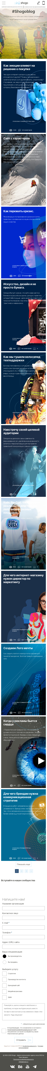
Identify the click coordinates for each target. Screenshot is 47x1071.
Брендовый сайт (14, 985)
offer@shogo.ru (23, 1062)
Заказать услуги (38, 3)
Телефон (7, 932)
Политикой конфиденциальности (19, 1030)
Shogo (21, 3)
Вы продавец (12, 962)
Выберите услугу (10, 969)
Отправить (21, 1040)
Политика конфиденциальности (23, 1060)
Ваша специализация (12, 952)
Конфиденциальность (30, 1046)
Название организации (13, 904)
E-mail (5, 923)
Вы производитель (15, 956)
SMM (10, 997)
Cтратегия (12, 973)
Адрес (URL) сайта (10, 942)
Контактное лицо (10, 913)
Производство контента (17, 979)
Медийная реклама (15, 991)
